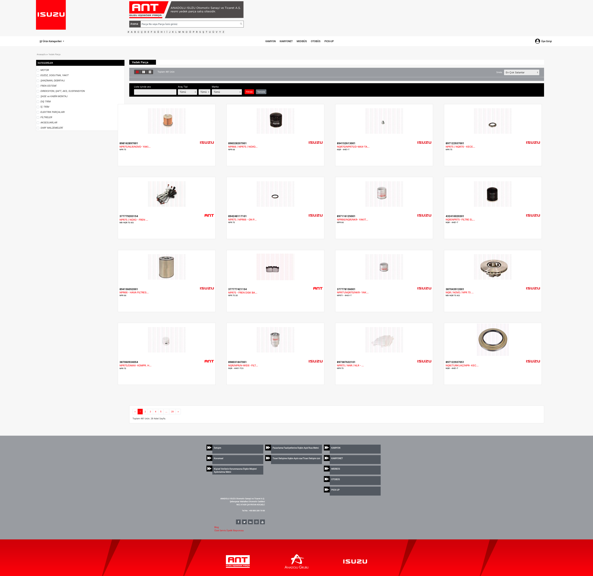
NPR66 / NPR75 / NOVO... (243, 146)
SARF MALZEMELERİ (51, 127)
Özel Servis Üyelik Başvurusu (229, 530)
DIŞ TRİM (45, 101)
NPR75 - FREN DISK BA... (242, 292)
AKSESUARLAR (48, 122)
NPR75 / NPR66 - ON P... (242, 219)
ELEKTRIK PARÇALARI (52, 112)
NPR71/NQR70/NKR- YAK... (353, 292)
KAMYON (270, 41)
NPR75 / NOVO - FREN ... (134, 219)
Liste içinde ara (142, 86)
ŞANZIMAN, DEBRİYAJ (52, 80)
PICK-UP (329, 41)
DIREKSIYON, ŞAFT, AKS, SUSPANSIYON (62, 91)
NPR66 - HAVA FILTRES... (134, 292)
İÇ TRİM (44, 106)
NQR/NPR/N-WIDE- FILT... (243, 365)
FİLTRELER (46, 117)
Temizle (261, 91)
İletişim (217, 447)
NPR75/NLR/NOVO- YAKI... (135, 146)
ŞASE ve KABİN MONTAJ (53, 96)
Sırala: (499, 72)
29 (172, 411)
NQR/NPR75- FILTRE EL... (460, 219)
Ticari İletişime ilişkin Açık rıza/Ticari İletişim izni (296, 458)
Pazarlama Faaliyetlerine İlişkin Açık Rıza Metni (296, 447)
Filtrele (249, 91)
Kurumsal (218, 458)
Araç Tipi (183, 86)
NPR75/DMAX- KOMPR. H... (135, 365)
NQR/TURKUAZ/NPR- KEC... (462, 365)
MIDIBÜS (302, 41)
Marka (215, 86)
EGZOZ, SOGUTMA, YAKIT (54, 75)
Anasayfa (41, 54)
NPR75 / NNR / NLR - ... (350, 365)
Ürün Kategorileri (52, 41)
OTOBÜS (315, 41)
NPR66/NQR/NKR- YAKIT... (352, 219)
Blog (216, 527)
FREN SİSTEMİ (48, 85)
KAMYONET (286, 41)
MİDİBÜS (335, 468)
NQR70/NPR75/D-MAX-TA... (353, 146)
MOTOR (44, 70)
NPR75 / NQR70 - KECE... (460, 146)
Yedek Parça (54, 54)
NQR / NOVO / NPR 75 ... (460, 292)
